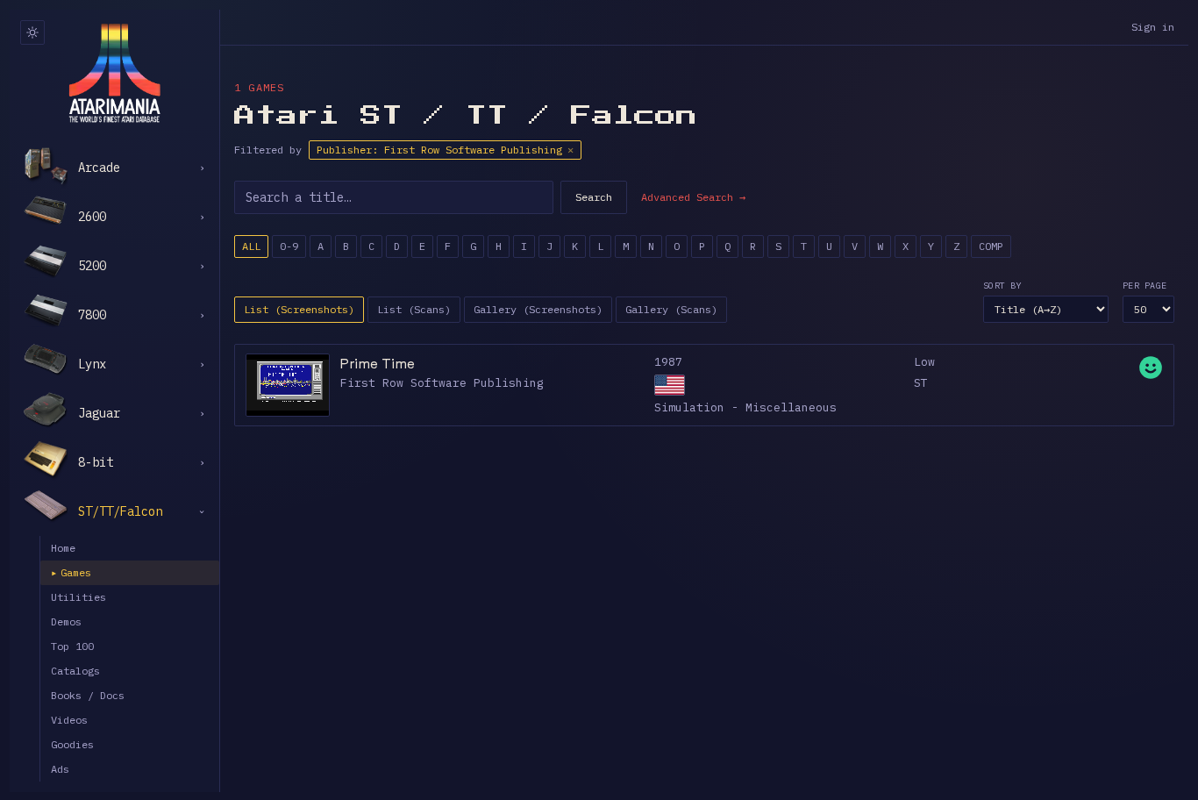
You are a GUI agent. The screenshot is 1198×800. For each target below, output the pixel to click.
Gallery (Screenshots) (538, 309)
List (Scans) (414, 309)
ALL (251, 246)
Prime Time (377, 363)
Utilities (78, 597)
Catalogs (75, 670)
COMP (991, 246)
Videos (69, 719)
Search (593, 197)
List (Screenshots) (299, 309)
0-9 (289, 246)
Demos (66, 621)
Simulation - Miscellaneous (745, 407)
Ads (60, 768)
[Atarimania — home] (114, 72)
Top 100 (72, 646)
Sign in (1152, 26)
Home (63, 547)
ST (921, 382)
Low (924, 361)
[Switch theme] (32, 32)
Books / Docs (88, 695)
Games (71, 572)
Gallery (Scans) (671, 309)
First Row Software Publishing (442, 382)
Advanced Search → (693, 197)
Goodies (72, 744)
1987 (668, 361)
